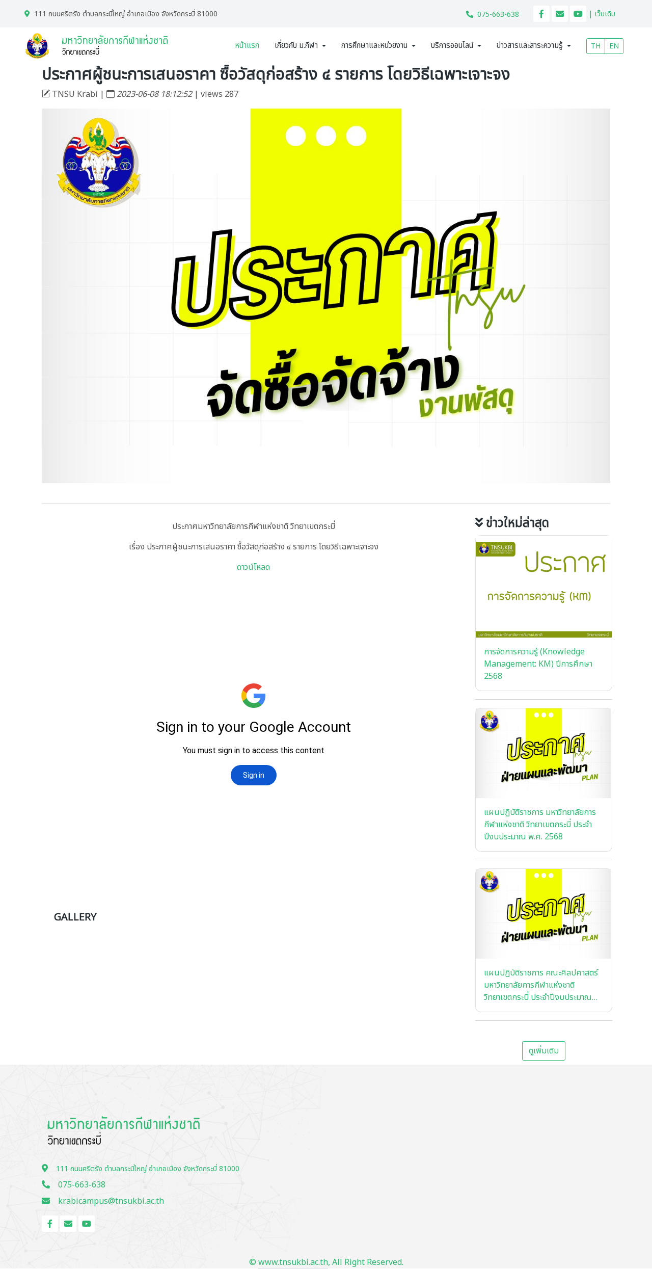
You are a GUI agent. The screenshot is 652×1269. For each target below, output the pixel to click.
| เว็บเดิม (601, 14)
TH (596, 46)
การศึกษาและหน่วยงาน (374, 45)
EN (614, 46)
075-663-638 (498, 14)
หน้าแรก (247, 45)
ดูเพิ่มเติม (544, 1051)
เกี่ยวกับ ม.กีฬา (296, 45)
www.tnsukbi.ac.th (293, 1262)
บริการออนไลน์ (452, 45)
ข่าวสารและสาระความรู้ (530, 45)
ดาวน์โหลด (253, 567)
